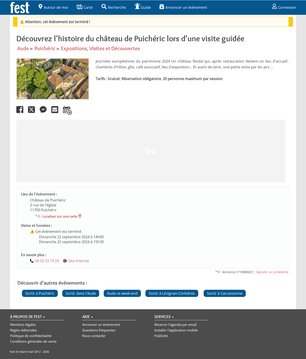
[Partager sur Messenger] (45, 112)
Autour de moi (56, 7)
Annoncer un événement (186, 7)
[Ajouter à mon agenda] (69, 112)
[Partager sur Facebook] (21, 112)
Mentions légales (23, 324)
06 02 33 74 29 (47, 260)
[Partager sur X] (33, 112)
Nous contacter (94, 335)
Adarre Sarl (26, 352)
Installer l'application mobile (176, 330)
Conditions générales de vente (33, 341)
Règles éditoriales (23, 330)
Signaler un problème (272, 272)
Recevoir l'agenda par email (175, 324)
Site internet (78, 260)
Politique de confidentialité (30, 335)
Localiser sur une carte (59, 216)
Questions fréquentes (98, 330)
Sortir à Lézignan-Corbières (172, 293)
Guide (146, 7)
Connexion (287, 7)
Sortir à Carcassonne (224, 293)
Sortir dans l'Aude (81, 293)
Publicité (161, 335)
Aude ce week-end (122, 293)
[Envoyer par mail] (56, 112)
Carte (88, 7)
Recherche (117, 7)
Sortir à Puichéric (39, 293)
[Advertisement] (150, 151)
